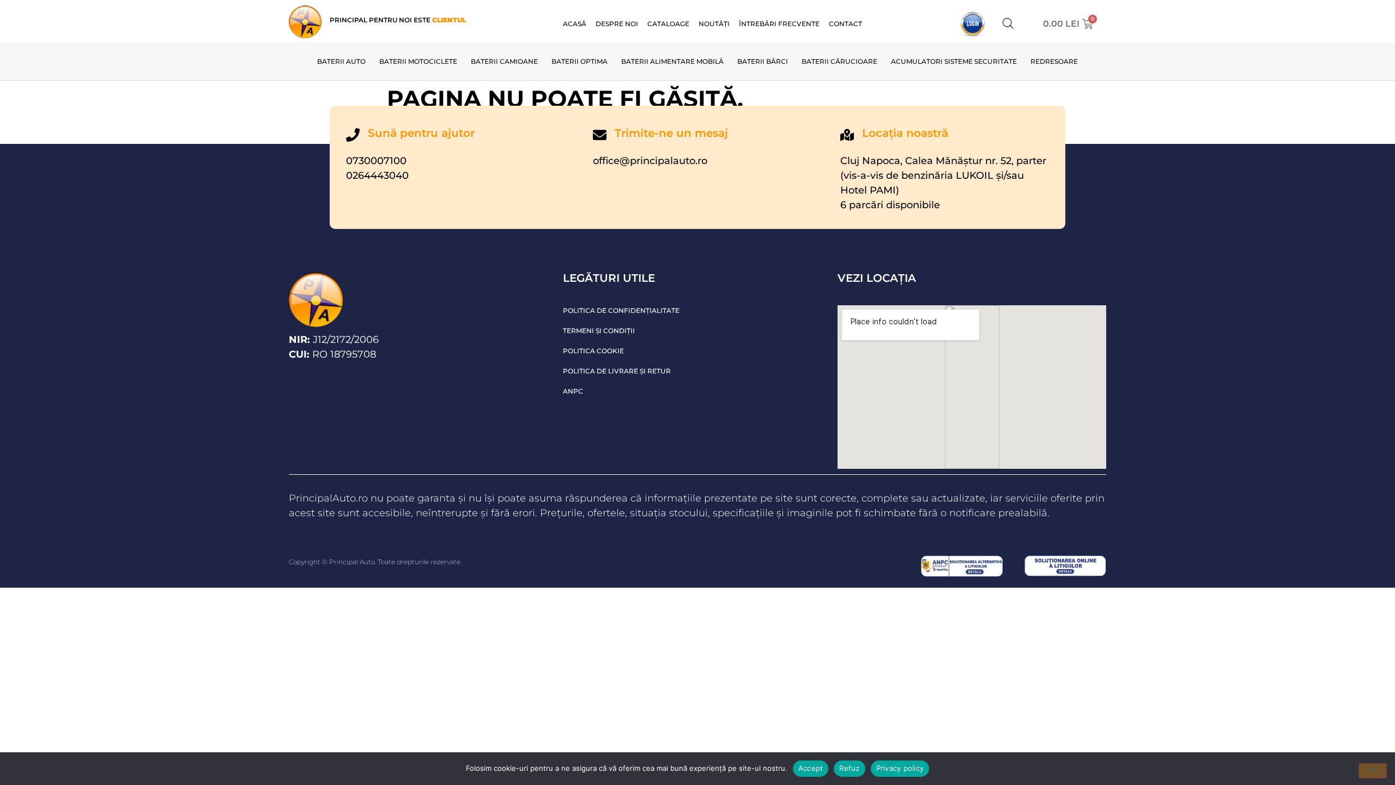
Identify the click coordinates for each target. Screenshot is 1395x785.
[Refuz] (1372, 770)
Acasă (574, 24)
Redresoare (1054, 61)
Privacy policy (900, 768)
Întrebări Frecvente (779, 24)
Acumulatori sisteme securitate (954, 61)
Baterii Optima (579, 61)
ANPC (573, 391)
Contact (845, 24)
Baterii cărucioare (839, 61)
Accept (810, 768)
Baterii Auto (341, 61)
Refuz (849, 768)
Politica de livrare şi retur (617, 371)
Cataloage (668, 24)
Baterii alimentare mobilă (672, 61)
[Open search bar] (1008, 23)
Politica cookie (593, 351)
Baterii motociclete (418, 61)
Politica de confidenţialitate (621, 310)
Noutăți (714, 24)
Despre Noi (617, 24)
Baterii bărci (762, 61)
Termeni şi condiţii (599, 331)
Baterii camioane (504, 61)
